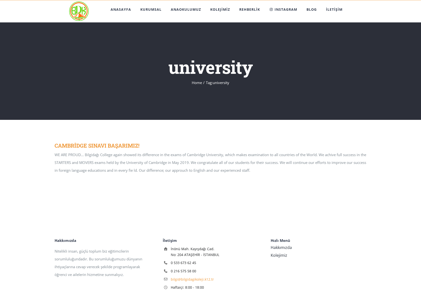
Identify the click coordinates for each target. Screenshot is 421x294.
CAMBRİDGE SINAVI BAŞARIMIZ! (97, 145)
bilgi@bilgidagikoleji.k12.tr (192, 279)
